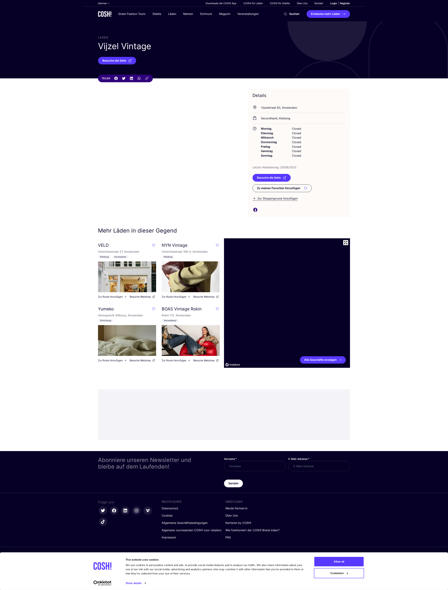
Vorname (230, 458)
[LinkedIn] (131, 78)
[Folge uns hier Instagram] (136, 510)
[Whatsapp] (139, 78)
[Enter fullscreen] (345, 242)
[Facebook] (116, 78)
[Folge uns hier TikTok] (103, 522)
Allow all (339, 561)
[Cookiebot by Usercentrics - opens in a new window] (102, 583)
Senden (233, 483)
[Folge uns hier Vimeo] (148, 510)
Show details (134, 583)
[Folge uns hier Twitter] (103, 510)
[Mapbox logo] (232, 365)
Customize (337, 572)
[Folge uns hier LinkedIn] (125, 510)
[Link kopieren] (147, 78)
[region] (287, 303)
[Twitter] (124, 78)
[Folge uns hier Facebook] (114, 510)
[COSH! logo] (104, 14)
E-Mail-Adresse (298, 458)
